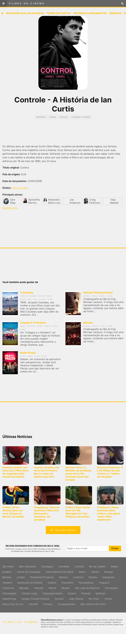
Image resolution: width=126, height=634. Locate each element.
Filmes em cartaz (59, 13)
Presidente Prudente (42, 576)
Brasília (93, 576)
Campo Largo (29, 592)
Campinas (8, 587)
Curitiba (79, 565)
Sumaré (59, 598)
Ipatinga (100, 592)
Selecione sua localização (25, 13)
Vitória (108, 598)
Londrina (78, 576)
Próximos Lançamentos (90, 13)
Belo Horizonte (27, 565)
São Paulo (8, 565)
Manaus (63, 576)
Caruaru (47, 603)
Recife (95, 571)
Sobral (52, 587)
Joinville (33, 603)
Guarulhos (67, 581)
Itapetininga (9, 598)
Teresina (7, 581)
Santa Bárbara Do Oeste (60, 571)
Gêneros (115, 13)
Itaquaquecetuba (52, 592)
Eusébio (6, 571)
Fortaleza (64, 565)
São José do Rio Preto (93, 603)
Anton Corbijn (20, 187)
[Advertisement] (63, 134)
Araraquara (111, 587)
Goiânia (52, 581)
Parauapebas (86, 581)
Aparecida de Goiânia (29, 581)
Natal (82, 571)
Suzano (72, 592)
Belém (114, 565)
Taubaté (38, 587)
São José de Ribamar (87, 587)
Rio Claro (94, 598)
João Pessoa (76, 598)
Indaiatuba (108, 576)
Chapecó (104, 581)
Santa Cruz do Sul (12, 603)
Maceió (65, 587)
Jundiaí (20, 576)
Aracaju (108, 571)
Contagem (47, 565)
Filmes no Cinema (27, 3)
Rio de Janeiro (97, 565)
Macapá (23, 587)
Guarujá (85, 592)
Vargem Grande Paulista (35, 598)
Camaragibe (9, 592)
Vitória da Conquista (28, 571)
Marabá (6, 576)
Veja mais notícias (63, 530)
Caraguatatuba (66, 603)
